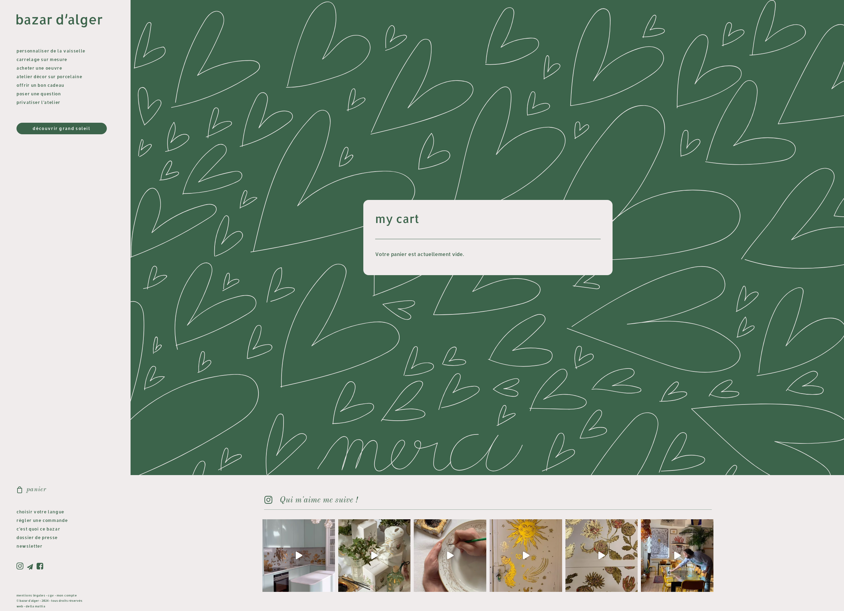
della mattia (35, 606)
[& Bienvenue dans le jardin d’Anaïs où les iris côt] (298, 555)
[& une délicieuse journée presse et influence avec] (374, 555)
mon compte (67, 595)
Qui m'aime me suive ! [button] (319, 500)
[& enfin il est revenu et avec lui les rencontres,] (677, 555)
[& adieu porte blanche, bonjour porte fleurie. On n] (601, 555)
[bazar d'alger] (64, 21)
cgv (51, 595)
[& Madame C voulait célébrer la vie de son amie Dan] (450, 555)
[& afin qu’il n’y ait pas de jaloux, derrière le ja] (526, 555)
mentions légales (30, 595)
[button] (20, 566)
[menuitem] (20, 566)
